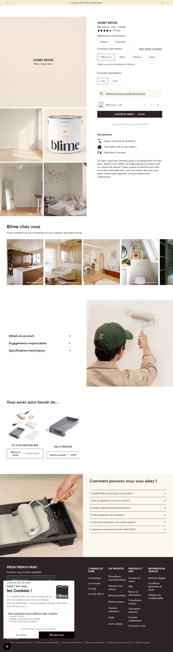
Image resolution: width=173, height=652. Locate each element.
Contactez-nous (136, 625)
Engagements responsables (28, 343)
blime (16, 639)
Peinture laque (116, 601)
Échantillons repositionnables (117, 578)
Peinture (104, 42)
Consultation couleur (135, 602)
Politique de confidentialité (155, 596)
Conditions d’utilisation (71, 642)
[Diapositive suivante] (163, 262)
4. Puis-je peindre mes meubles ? (107, 514)
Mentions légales (157, 578)
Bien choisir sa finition (150, 48)
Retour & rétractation (134, 593)
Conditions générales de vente (155, 586)
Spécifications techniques (27, 350)
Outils (111, 617)
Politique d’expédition (94, 642)
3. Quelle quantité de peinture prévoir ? (110, 507)
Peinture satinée (117, 595)
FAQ (130, 586)
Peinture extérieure (113, 609)
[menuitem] (48, 11)
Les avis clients (96, 593)
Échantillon (121, 42)
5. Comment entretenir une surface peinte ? (113, 522)
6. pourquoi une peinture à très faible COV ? (113, 529)
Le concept (94, 583)
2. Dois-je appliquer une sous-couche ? (110, 500)
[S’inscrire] (50, 580)
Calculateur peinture (134, 610)
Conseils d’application (135, 619)
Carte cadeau (115, 623)
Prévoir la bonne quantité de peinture (125, 93)
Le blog (92, 588)
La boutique (94, 578)
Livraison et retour (134, 580)
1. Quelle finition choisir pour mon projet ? (111, 493)
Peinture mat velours (115, 587)
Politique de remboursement (20, 642)
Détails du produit (21, 336)
